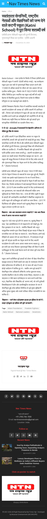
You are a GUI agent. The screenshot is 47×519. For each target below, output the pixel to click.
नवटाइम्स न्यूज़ (8, 43)
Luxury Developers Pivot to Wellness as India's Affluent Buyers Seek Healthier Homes (29, 461)
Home (4, 11)
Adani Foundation (15, 308)
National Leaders (23, 312)
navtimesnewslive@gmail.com (26, 420)
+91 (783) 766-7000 (23, 417)
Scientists (36, 312)
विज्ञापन (4, 212)
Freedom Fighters (32, 308)
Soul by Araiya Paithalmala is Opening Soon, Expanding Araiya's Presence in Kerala (29, 447)
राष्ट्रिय (10, 11)
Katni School (8, 312)
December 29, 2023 (23, 43)
